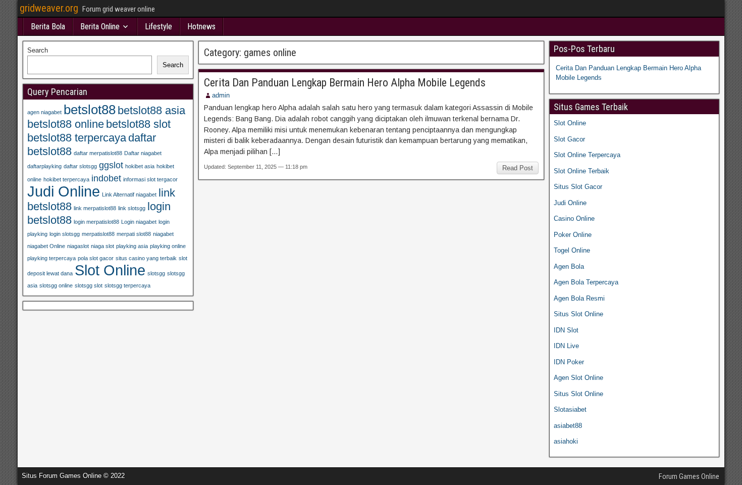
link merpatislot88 (95, 208)
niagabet (163, 234)
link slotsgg (131, 208)
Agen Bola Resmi (579, 298)
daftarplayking (44, 166)
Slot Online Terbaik (581, 171)
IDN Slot (566, 330)
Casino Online (574, 218)
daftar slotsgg (80, 166)
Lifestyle (158, 26)
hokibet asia (139, 166)
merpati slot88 (134, 234)
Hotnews (201, 26)
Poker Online (573, 234)
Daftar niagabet (143, 153)
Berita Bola (48, 26)
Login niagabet (138, 222)
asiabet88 (568, 425)
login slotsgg (64, 234)
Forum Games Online (689, 476)
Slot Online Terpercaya (587, 155)
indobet (106, 178)
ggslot (111, 165)
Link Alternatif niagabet (129, 194)
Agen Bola (569, 266)
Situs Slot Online (578, 314)
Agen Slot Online (578, 377)
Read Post (517, 168)
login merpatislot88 (96, 222)
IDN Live (566, 346)
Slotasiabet (570, 409)
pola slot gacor (96, 258)
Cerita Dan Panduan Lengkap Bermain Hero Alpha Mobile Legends (345, 82)
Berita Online (100, 26)
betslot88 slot (138, 124)
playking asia (132, 246)
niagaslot (78, 246)
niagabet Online (46, 246)
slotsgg (156, 273)
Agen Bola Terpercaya (586, 282)
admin (221, 95)
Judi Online (63, 191)
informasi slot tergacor (150, 179)
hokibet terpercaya (66, 179)
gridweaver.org (49, 8)
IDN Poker (569, 362)
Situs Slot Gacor (578, 186)
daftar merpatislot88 (98, 153)
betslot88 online (65, 124)
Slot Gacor (569, 139)
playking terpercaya (51, 258)
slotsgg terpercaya (127, 285)
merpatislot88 (98, 234)
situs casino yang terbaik (146, 258)
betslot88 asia (151, 110)
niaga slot (102, 246)
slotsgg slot (88, 285)
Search (37, 50)
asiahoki (566, 441)
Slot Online (110, 270)
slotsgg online (56, 285)
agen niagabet (44, 112)
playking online (168, 246)
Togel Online (572, 250)
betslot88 (90, 109)
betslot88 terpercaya (76, 137)
